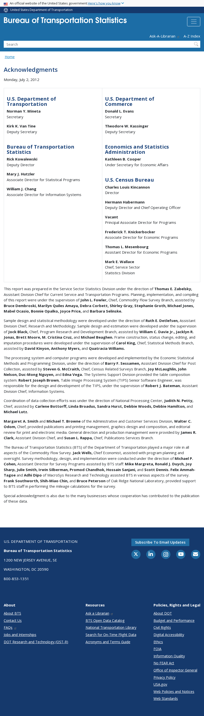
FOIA (157, 648)
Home (10, 56)
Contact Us (13, 620)
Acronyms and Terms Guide (108, 641)
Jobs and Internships (20, 634)
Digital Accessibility (168, 634)
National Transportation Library (111, 627)
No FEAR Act (163, 663)
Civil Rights (162, 627)
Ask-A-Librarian (162, 36)
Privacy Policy (164, 677)
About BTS (12, 613)
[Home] (65, 22)
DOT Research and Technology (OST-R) (36, 641)
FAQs (8, 627)
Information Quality (169, 656)
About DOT (162, 613)
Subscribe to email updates (160, 542)
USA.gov (160, 684)
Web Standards (165, 698)
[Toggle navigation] (193, 21)
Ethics (158, 641)
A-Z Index (192, 36)
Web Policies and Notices (173, 691)
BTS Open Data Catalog (105, 620)
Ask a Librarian (97, 613)
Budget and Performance (174, 620)
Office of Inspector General (175, 670)
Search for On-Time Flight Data (111, 634)
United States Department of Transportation (41, 10)
